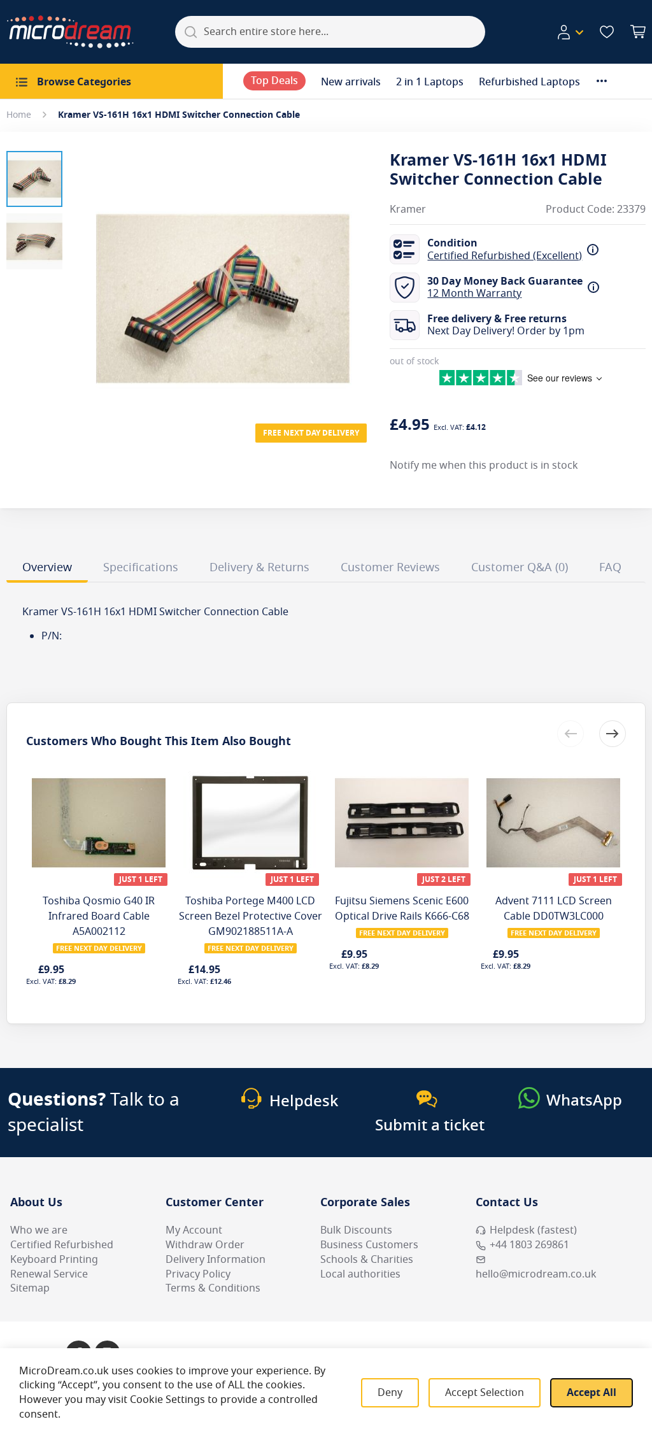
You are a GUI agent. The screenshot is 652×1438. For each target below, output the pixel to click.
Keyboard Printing (54, 1259)
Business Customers (369, 1245)
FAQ (610, 567)
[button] (569, 32)
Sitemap (30, 1288)
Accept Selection (484, 1392)
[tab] (47, 569)
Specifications (140, 567)
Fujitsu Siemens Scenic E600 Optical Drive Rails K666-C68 (402, 908)
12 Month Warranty (474, 293)
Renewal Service (49, 1274)
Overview (47, 567)
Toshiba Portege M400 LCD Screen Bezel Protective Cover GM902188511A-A (250, 916)
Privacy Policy (198, 1274)
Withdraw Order (205, 1245)
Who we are (38, 1230)
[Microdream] (70, 32)
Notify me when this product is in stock (484, 465)
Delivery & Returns (259, 567)
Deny (390, 1392)
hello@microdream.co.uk (536, 1274)
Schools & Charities (366, 1259)
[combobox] (330, 32)
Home (18, 115)
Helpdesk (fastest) (533, 1230)
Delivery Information (216, 1259)
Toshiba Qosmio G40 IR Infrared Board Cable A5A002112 (99, 916)
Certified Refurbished (61, 1245)
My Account (194, 1230)
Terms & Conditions (213, 1288)
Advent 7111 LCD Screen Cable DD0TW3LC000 (553, 908)
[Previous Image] (88, 273)
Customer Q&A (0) (519, 567)
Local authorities (360, 1274)
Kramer (408, 210)
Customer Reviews (390, 567)
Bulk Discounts (356, 1230)
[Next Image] (358, 273)
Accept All (591, 1392)
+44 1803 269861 (529, 1245)
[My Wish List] (606, 31)
